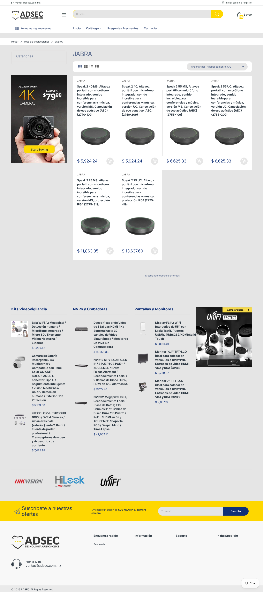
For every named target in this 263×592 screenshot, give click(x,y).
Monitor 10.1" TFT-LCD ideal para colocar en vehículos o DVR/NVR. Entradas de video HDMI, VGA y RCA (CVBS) (172, 359)
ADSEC (25, 589)
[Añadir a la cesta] (110, 161)
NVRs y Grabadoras (90, 309)
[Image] (224, 337)
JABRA (81, 80)
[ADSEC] (27, 15)
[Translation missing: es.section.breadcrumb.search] (217, 14)
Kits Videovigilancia (29, 309)
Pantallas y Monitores (154, 309)
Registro (247, 2)
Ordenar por (198, 66)
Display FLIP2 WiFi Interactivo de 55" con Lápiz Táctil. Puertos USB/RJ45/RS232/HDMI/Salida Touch (176, 330)
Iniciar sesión (233, 2)
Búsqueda (99, 544)
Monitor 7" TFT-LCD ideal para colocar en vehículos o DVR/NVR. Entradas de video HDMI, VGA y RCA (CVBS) (172, 389)
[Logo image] (28, 481)
